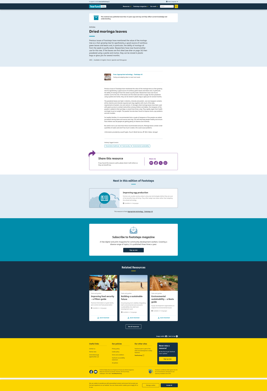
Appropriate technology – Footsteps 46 (140, 211)
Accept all (169, 385)
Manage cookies (150, 385)
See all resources (133, 326)
